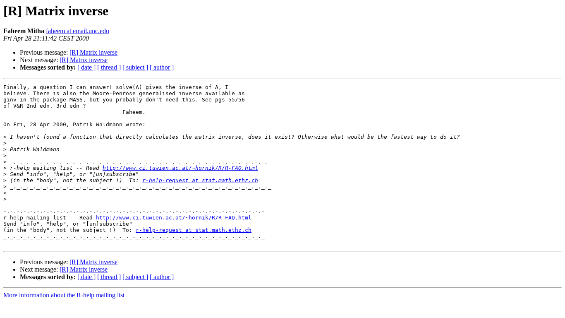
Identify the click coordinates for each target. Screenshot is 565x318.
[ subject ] (135, 67)
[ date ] (86, 67)
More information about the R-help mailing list (63, 295)
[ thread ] (109, 67)
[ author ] (162, 67)
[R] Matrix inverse (93, 52)
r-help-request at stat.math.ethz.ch (200, 180)
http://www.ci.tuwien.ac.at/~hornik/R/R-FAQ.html (180, 168)
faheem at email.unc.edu (77, 30)
